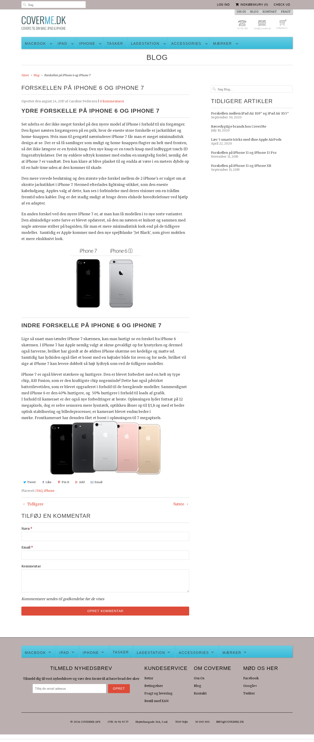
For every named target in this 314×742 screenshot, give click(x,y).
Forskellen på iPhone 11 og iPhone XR (241, 166)
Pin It (65, 482)
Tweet (31, 482)
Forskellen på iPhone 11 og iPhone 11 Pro (244, 153)
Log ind (223, 4)
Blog (157, 57)
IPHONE (87, 43)
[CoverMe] (43, 24)
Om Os (199, 678)
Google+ (250, 686)
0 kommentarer (112, 101)
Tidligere (34, 504)
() (254, 4)
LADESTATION (145, 43)
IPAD (62, 43)
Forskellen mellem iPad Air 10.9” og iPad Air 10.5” (250, 113)
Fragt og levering (158, 693)
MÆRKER (222, 43)
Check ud (282, 4)
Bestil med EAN (156, 701)
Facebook (251, 678)
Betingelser (153, 686)
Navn (26, 529)
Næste (179, 504)
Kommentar (31, 566)
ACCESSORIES (186, 43)
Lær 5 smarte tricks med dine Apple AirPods (246, 139)
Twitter (249, 693)
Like (48, 482)
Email (98, 482)
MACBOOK (35, 43)
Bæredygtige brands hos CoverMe (238, 126)
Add (82, 482)
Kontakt (200, 693)
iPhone (49, 491)
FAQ (39, 491)
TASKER (115, 43)
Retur (148, 678)
